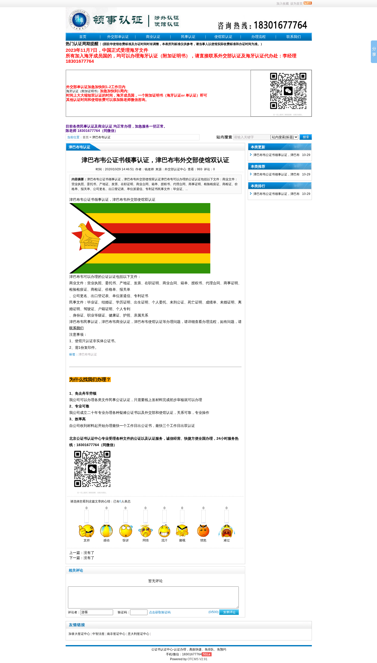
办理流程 (258, 37)
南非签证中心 (116, 634)
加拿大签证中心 (79, 634)
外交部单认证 (118, 37)
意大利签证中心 (138, 634)
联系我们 (293, 37)
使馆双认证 (223, 37)
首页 (82, 37)
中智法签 (98, 634)
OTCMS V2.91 (197, 659)
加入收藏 (282, 3)
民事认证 (188, 37)
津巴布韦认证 (101, 137)
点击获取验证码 (160, 612)
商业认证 (153, 37)
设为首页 (296, 3)
